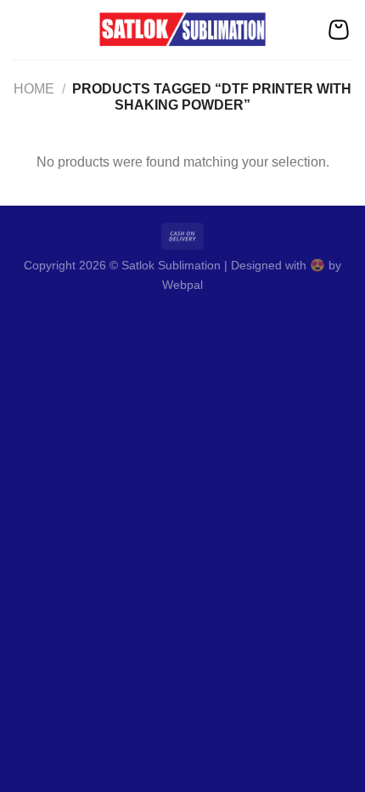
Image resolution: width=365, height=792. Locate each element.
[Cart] (338, 30)
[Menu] (23, 29)
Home (34, 89)
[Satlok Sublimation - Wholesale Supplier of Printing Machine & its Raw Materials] (183, 29)
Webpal (182, 284)
